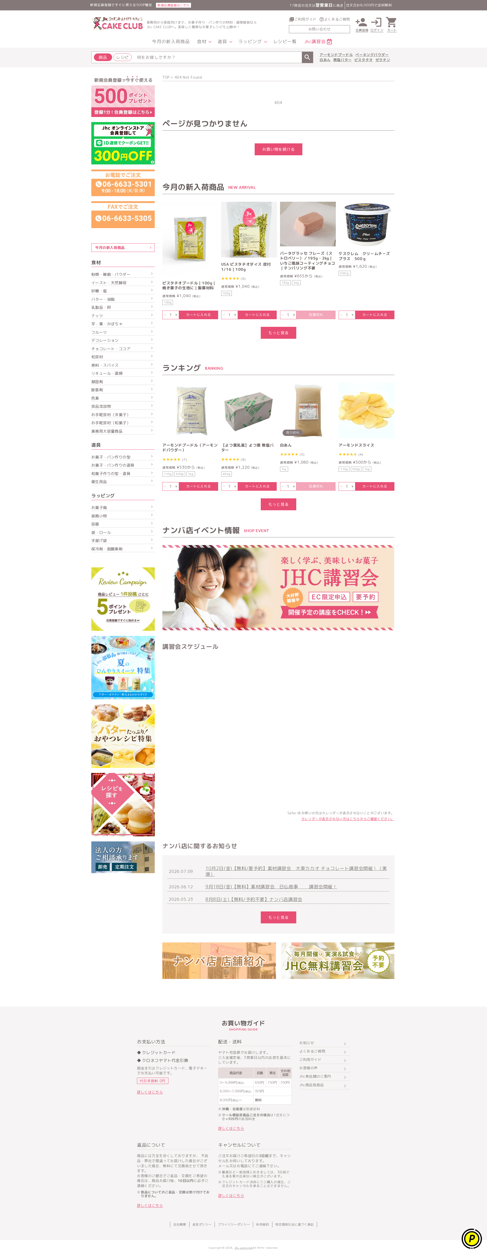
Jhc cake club (243, 1247)
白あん (325, 59)
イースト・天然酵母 (109, 282)
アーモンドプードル (336, 54)
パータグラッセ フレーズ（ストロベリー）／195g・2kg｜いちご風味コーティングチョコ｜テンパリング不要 (307, 261)
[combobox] (202, 57)
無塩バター (342, 59)
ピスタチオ (363, 59)
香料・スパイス (105, 365)
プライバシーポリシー (234, 1224)
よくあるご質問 (337, 19)
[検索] (307, 57)
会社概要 (179, 1224)
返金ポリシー (202, 1224)
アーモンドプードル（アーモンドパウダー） (190, 448)
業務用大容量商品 (107, 431)
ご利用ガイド (305, 19)
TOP (166, 77)
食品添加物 (101, 406)
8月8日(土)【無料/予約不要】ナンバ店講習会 (253, 899)
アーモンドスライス (356, 445)
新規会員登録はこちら (173, 5)
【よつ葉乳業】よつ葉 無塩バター (247, 448)
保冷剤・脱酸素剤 (107, 549)
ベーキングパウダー (372, 54)
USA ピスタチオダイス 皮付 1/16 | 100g (246, 267)
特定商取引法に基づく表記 (294, 1224)
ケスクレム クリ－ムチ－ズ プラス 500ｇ (366, 256)
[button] (203, 42)
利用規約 (262, 1224)
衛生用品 (99, 481)
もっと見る (278, 332)
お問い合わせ (319, 29)
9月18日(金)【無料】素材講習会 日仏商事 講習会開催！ (271, 887)
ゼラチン (382, 59)
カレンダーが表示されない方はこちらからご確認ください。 (347, 819)
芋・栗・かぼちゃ (107, 324)
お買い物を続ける (278, 149)
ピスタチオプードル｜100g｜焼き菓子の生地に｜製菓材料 (189, 286)
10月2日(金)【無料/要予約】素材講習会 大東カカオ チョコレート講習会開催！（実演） (296, 871)
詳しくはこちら (150, 1092)
